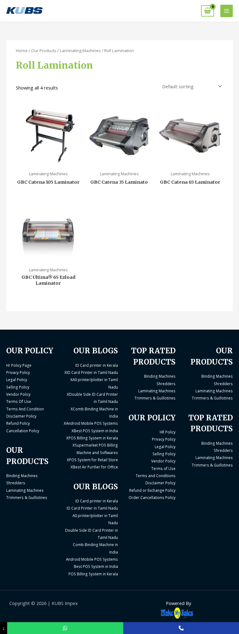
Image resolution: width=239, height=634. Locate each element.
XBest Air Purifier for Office (94, 466)
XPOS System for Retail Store (92, 459)
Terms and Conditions (156, 475)
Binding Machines (22, 475)
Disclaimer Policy (21, 416)
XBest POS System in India (95, 430)
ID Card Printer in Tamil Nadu (92, 508)
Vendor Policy (18, 394)
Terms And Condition (25, 408)
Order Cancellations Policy (152, 497)
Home (22, 50)
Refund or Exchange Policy (152, 490)
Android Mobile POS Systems (92, 559)
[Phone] (181, 628)
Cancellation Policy (22, 430)
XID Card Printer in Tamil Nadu (91, 372)
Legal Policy (16, 379)
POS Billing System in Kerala (93, 573)
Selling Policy (17, 387)
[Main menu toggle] (226, 11)
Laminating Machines (80, 50)
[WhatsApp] (65, 628)
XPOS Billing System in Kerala (92, 437)
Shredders (15, 482)
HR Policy (168, 431)
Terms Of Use (18, 401)
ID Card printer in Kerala (96, 365)
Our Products (43, 50)
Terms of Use (163, 468)
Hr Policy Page (18, 365)
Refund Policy (18, 423)
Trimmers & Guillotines (26, 497)
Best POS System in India (96, 566)
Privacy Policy (18, 372)
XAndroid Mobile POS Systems (91, 423)
